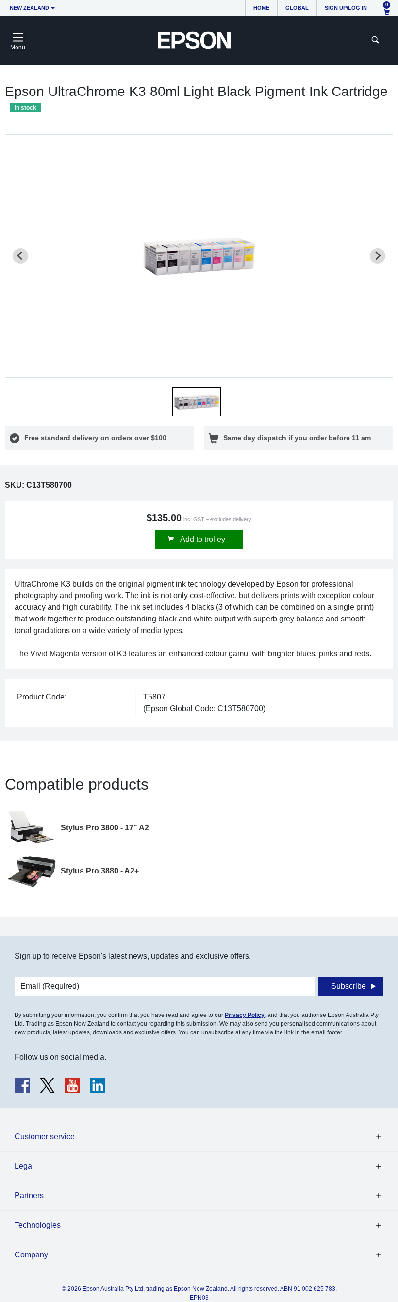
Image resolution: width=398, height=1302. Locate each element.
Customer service (45, 1136)
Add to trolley (202, 539)
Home (261, 8)
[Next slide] (377, 256)
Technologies (38, 1225)
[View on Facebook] (22, 1085)
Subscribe (348, 986)
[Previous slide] (20, 256)
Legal (24, 1166)
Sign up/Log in (346, 8)
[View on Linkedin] (97, 1085)
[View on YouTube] (72, 1085)
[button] (196, 401)
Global (297, 8)
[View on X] (47, 1085)
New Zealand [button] (29, 8)
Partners (29, 1195)
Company (31, 1255)
